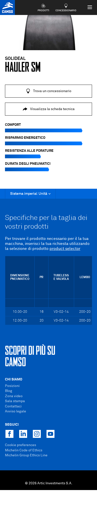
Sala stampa (15, 401)
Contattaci (13, 406)
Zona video (14, 396)
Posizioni (12, 386)
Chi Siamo (13, 379)
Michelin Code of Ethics (23, 450)
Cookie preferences (20, 445)
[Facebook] (9, 434)
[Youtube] (50, 434)
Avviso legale (15, 411)
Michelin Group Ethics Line (26, 455)
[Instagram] (37, 434)
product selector (64, 249)
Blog (8, 391)
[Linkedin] (23, 434)
